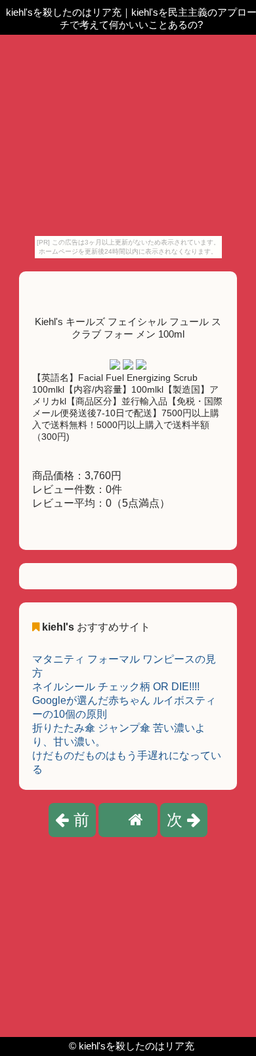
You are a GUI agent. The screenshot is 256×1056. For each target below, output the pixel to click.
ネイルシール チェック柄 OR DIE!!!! (116, 686)
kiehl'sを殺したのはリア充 (136, 1045)
